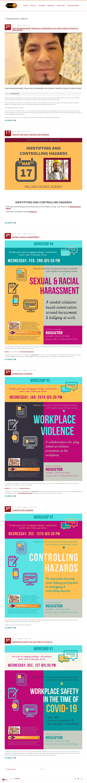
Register (7, 351)
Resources (51, 5)
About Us (33, 5)
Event (20, 131)
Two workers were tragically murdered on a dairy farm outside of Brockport (45, 29)
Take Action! (61, 5)
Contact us (32, 212)
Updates (27, 233)
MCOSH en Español (73, 5)
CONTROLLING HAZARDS (22, 510)
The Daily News (14, 93)
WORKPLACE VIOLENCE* (22, 374)
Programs (42, 5)
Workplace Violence (25, 488)
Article (20, 25)
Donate (25, 5)
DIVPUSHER (17, 778)
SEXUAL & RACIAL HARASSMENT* (26, 237)
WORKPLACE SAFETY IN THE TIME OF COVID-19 (32, 642)
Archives (21, 638)
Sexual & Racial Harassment (27, 351)
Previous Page (11, 769)
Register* (7, 488)
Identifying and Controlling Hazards (30, 135)
